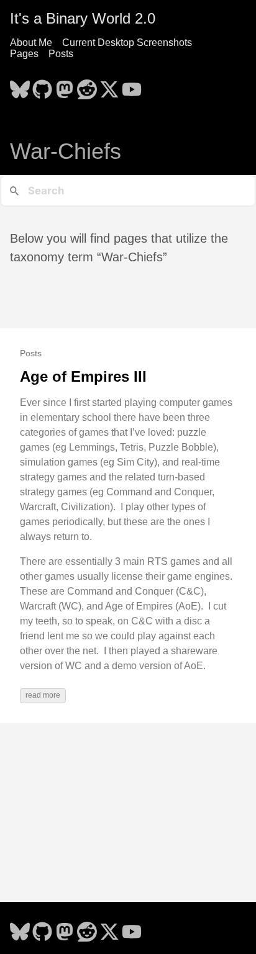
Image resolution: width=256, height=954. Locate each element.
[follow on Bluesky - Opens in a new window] (20, 86)
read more (42, 695)
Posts (60, 53)
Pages (24, 53)
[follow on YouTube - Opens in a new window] (132, 86)
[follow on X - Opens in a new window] (109, 86)
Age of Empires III (83, 376)
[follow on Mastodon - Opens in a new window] (65, 86)
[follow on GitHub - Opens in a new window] (42, 86)
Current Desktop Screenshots (127, 42)
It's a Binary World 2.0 (82, 18)
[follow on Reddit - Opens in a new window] (87, 86)
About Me (31, 42)
